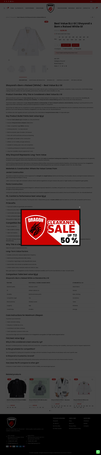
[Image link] (50, 227)
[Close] (80, 207)
